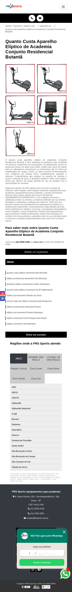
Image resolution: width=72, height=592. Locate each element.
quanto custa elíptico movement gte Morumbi (27, 273)
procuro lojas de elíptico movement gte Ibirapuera (29, 301)
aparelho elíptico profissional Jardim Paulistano (28, 284)
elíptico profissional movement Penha (24, 307)
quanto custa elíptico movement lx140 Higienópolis (30, 290)
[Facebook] (39, 569)
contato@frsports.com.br (37, 518)
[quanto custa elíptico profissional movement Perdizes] (52, 79)
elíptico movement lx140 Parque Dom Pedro (27, 318)
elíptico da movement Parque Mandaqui (25, 312)
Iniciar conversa (42, 562)
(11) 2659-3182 (23, 242)
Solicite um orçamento (36, 251)
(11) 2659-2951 (37, 513)
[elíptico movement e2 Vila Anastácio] (20, 141)
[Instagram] (32, 569)
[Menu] (63, 7)
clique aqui (38, 242)
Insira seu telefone (42, 547)
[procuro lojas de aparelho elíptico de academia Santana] (20, 110)
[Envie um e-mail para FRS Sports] (40, 18)
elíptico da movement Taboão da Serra (24, 295)
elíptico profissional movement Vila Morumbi (27, 278)
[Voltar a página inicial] (13, 6)
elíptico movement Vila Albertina (21, 324)
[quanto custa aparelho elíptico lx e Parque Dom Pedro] (20, 79)
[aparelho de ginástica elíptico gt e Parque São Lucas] (52, 110)
